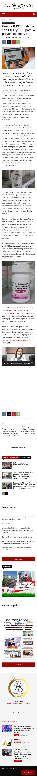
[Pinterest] (14, 42)
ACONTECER (6, 524)
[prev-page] (3, 493)
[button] (18, 356)
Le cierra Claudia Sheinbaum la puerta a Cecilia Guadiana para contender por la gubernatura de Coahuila (17, 530)
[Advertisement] (18, 386)
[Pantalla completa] (32, 363)
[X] (9, 42)
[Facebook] (4, 42)
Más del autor (25, 458)
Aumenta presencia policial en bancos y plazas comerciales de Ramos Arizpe (27, 430)
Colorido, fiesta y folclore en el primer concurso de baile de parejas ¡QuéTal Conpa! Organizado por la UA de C (10, 432)
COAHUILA (10, 19)
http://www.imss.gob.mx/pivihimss (14, 313)
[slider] (16, 363)
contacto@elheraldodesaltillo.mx (18, 703)
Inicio (3, 19)
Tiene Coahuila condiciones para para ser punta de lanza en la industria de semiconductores (24, 475)
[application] (18, 356)
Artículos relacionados (10, 458)
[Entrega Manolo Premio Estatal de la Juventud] (7, 465)
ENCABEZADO (18, 761)
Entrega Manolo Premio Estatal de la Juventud (22, 464)
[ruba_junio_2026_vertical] (18, 596)
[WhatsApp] (18, 42)
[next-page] (6, 493)
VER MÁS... (18, 559)
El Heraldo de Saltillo (11, 37)
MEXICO (16, 735)
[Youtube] (24, 712)
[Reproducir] (5, 363)
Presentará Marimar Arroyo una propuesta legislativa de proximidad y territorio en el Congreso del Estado (24, 486)
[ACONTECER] (7, 742)
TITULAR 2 (12, 22)
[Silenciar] (29, 363)
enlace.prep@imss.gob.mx (18, 340)
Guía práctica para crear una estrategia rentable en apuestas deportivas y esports (18, 518)
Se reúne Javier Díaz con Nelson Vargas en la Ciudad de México (16, 549)
